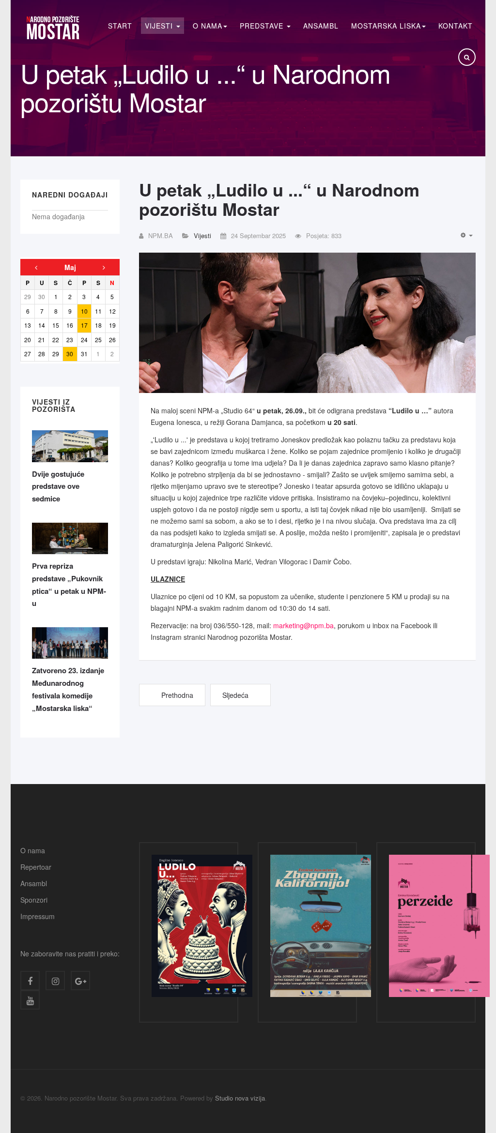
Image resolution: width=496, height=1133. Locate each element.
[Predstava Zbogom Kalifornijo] (320, 928)
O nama (32, 850)
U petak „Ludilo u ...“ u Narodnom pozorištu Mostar (279, 199)
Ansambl (321, 25)
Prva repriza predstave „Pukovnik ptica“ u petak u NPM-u (69, 584)
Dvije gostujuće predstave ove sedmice (58, 486)
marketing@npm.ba (303, 625)
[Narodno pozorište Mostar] (52, 27)
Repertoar (35, 867)
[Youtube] (30, 1000)
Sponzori (33, 900)
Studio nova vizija (240, 1098)
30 (69, 353)
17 (84, 325)
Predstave (263, 25)
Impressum (37, 916)
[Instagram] (55, 980)
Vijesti (160, 25)
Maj (70, 267)
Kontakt (455, 25)
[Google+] (80, 980)
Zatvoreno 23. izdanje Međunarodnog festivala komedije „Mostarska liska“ (68, 689)
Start (120, 25)
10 (84, 311)
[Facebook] (30, 980)
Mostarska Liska (386, 25)
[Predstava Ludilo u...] (202, 928)
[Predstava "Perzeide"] (439, 928)
